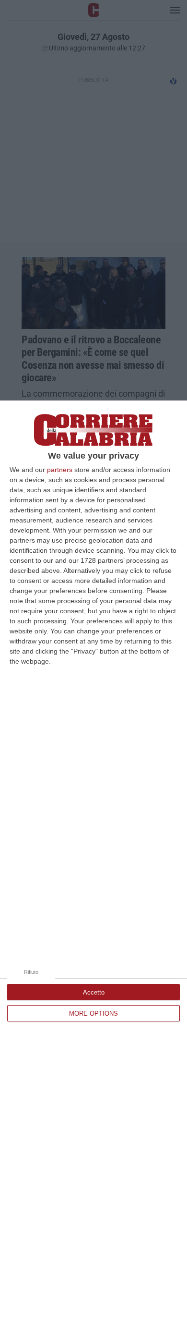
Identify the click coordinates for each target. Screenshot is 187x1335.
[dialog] (93, 867)
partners (59, 469)
